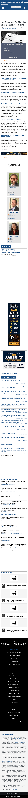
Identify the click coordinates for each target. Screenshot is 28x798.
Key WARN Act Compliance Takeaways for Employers (11, 531)
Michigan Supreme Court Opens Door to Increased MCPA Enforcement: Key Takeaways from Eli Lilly (13, 545)
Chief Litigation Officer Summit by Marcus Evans (15, 601)
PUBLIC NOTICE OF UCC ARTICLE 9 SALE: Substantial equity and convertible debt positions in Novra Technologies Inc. (13, 399)
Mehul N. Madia (12, 484)
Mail (12, 57)
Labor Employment (7, 50)
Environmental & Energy (14, 690)
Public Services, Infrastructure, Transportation (14, 721)
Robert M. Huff (18, 27)
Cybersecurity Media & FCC (14, 684)
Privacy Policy (17, 738)
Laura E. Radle (14, 236)
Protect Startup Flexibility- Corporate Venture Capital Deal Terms (12, 518)
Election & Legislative (14, 687)
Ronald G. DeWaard (6, 547)
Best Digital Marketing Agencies (14, 652)
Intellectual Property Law (14, 712)
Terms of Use (9, 738)
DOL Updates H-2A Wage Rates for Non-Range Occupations (12, 538)
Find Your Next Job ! (6, 246)
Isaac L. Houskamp (13, 520)
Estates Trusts (6, 48)
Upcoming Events (6, 572)
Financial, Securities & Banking (14, 696)
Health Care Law (14, 702)
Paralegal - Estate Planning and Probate (11, 252)
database (12, 741)
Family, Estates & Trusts (14, 693)
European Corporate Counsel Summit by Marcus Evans (17, 631)
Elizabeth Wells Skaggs (17, 533)
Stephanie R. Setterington (7, 533)
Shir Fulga (4, 511)
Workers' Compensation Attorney (10, 250)
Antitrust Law (14, 670)
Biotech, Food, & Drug (14, 675)
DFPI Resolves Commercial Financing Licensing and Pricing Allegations (14, 495)
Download (15, 57)
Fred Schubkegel (13, 526)
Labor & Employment (14, 715)
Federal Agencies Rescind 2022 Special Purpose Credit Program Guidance (13, 482)
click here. (15, 789)
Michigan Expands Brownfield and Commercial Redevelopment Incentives (12, 524)
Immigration (14, 705)
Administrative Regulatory (9, 52)
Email (10, 191)
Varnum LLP (8, 28)
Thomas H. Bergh (5, 526)
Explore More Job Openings (6, 254)
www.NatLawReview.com (20, 742)
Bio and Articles (11, 194)
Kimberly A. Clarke (6, 540)
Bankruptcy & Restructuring (14, 672)
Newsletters (14, 658)
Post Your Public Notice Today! (8, 377)
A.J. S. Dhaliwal (5, 484)
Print (10, 57)
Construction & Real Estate (14, 681)
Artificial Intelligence (14, 667)
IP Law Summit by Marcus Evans (15, 616)
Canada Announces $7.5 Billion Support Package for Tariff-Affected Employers (14, 509)
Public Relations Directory (14, 664)
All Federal (6, 54)
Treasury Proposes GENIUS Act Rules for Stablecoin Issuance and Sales (11, 502)
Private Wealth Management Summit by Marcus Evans (16, 586)
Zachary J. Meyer (5, 520)
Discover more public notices (7, 455)
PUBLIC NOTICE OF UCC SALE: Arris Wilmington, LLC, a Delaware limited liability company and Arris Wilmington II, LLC (13, 450)
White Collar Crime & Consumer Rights (14, 727)
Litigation (14, 718)
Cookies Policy (4, 4)
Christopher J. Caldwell (8, 27)
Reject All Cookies (16, 6)
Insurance (14, 709)
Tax (4, 46)
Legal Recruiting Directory (14, 655)
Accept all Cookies (6, 6)
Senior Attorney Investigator (9, 249)
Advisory (14, 28)
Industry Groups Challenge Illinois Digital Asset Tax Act (14, 489)
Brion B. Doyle (14, 547)
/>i (17, 57)
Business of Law (14, 678)
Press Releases (14, 661)
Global (14, 699)
